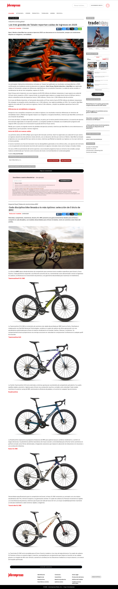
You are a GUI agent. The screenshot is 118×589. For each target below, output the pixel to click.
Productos (35, 13)
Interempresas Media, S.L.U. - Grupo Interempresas (61, 587)
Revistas (59, 13)
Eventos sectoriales (91, 152)
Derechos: (57, 192)
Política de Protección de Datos (37, 188)
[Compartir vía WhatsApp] (80, 29)
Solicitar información (53, 160)
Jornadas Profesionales (92, 147)
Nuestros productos (60, 579)
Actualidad (19, 13)
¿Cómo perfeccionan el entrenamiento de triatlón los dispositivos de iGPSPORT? (97, 126)
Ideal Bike (69, 86)
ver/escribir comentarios (46, 567)
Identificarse (41, 574)
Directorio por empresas (94, 139)
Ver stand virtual (66, 160)
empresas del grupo (38, 192)
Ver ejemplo (40, 177)
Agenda (52, 13)
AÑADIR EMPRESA (96, 577)
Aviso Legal (26, 188)
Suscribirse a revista (43, 582)
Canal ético (58, 577)
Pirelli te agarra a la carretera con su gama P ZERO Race (97, 111)
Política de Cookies (77, 579)
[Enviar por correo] (64, 29)
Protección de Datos (78, 577)
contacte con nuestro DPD (45, 193)
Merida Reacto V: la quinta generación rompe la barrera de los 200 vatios (97, 104)
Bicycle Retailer (18, 154)
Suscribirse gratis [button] (96, 5)
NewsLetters (41, 579)
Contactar (58, 574)
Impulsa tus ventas (91, 148)
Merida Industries (59, 86)
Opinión (28, 13)
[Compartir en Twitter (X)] (72, 29)
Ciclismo (11, 13)
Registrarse (40, 577)
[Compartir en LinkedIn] (76, 29)
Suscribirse (98, 94)
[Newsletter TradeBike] (98, 72)
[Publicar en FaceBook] (68, 29)
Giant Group (49, 86)
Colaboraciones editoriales (76, 582)
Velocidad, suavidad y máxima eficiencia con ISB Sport (95, 118)
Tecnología (45, 13)
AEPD (25, 195)
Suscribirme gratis (65, 180)
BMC (17, 271)
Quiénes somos (59, 582)
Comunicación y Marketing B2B (94, 150)
